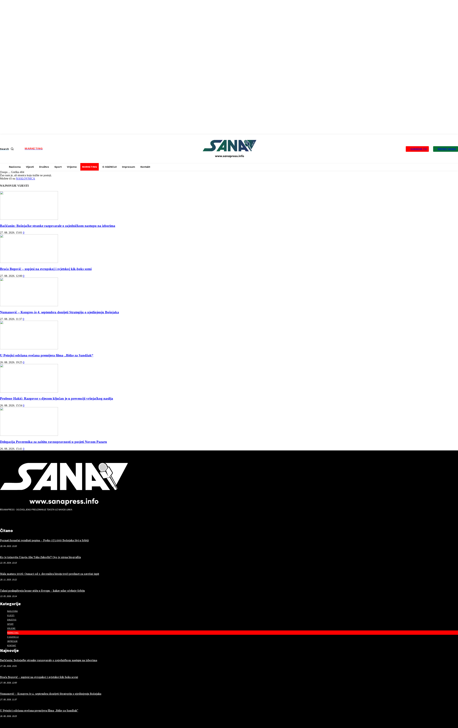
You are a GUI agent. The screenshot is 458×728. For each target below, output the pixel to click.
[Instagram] (15, 518)
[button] (7, 149)
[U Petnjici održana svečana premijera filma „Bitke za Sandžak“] (29, 348)
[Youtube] (26, 518)
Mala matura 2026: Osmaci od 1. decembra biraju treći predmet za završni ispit (49, 574)
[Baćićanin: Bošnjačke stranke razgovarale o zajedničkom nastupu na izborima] (29, 218)
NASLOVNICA (25, 178)
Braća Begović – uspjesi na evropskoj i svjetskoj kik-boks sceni (46, 269)
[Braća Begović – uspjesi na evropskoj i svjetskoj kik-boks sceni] (29, 261)
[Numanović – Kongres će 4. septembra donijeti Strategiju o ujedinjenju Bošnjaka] (29, 305)
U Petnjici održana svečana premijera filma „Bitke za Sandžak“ (46, 355)
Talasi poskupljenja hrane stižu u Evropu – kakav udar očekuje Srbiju (42, 591)
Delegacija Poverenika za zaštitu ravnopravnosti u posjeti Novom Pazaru (53, 442)
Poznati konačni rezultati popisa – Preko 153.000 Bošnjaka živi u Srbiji (44, 540)
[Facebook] (4, 518)
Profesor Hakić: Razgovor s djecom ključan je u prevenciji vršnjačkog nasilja (56, 398)
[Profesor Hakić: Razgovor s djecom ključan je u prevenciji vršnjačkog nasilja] (29, 391)
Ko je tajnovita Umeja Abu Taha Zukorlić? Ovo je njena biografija (40, 557)
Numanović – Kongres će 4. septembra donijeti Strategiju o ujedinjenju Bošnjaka (59, 312)
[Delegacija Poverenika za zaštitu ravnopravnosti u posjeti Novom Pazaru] (29, 434)
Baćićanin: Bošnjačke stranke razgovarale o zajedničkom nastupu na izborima (57, 226)
